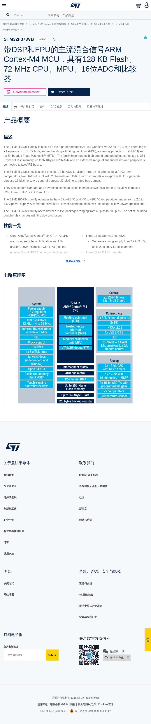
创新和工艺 (10, 508)
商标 (73, 704)
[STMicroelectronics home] (75, 5)
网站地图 (9, 594)
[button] (4, 5)
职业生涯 (9, 519)
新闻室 (83, 508)
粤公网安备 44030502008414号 (93, 710)
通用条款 (9, 553)
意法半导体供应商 (14, 531)
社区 (81, 497)
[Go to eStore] (139, 6)
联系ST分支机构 (88, 474)
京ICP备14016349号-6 (52, 710)
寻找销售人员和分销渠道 (93, 486)
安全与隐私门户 (88, 617)
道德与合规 (85, 583)
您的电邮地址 (11, 646)
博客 (6, 542)
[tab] (5, 106)
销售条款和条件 (59, 704)
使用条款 (43, 704)
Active (42, 39)
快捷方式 (9, 583)
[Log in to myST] (147, 5)
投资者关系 (10, 486)
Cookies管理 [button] (105, 704)
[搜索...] (8, 15)
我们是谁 (9, 474)
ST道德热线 (86, 594)
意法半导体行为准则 (90, 605)
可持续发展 (10, 497)
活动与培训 (85, 519)
